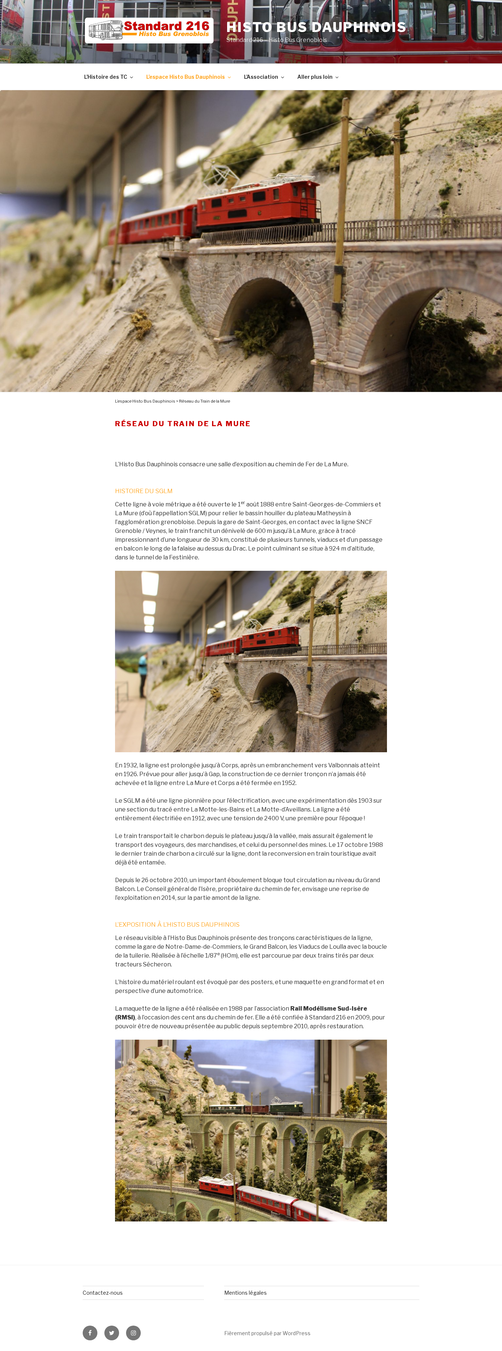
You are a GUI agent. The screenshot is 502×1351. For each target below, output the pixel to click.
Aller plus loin (315, 77)
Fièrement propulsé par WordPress (267, 1333)
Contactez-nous (103, 1293)
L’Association (261, 77)
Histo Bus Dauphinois (316, 27)
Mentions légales (245, 1293)
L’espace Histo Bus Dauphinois (185, 77)
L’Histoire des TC (105, 77)
